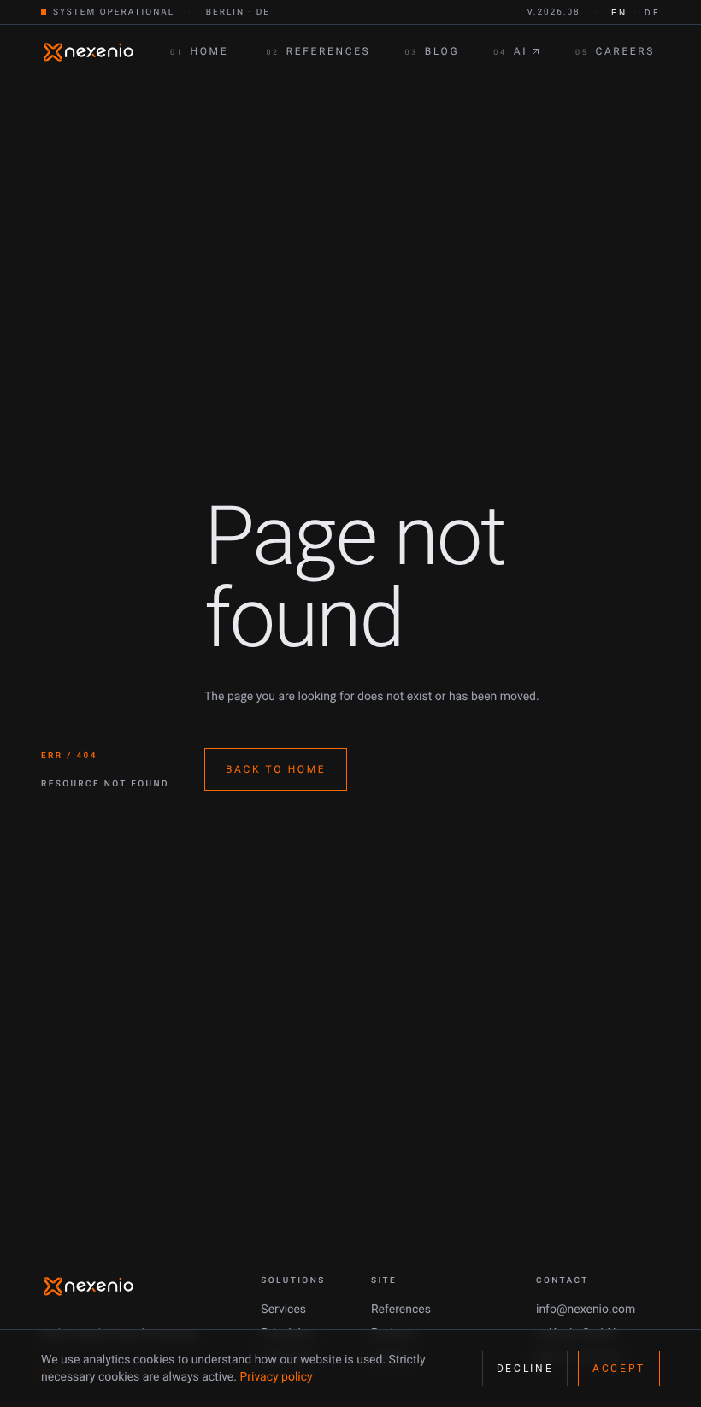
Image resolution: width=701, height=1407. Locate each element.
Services (283, 1309)
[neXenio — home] (88, 52)
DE (652, 12)
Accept (618, 1369)
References (401, 1309)
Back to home (276, 769)
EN (619, 12)
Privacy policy (275, 1377)
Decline (525, 1369)
